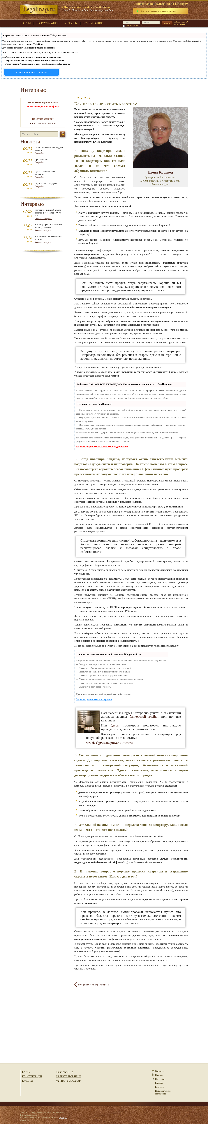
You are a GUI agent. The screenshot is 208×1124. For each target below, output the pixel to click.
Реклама (159, 1082)
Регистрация (179, 24)
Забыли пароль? (181, 22)
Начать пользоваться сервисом (31, 72)
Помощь (159, 1075)
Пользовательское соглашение (163, 1092)
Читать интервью (43, 218)
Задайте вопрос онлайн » (43, 123)
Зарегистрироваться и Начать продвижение (102, 446)
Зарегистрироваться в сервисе (94, 699)
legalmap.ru (63, 1117)
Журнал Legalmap (68, 1080)
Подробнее (39, 153)
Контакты (159, 1086)
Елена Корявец (160, 172)
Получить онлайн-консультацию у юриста (158, 11)
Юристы (27, 1080)
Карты (26, 1071)
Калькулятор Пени (68, 1076)
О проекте (159, 1071)
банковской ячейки (144, 716)
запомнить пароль (133, 25)
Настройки (160, 1078)
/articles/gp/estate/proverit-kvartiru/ (109, 742)
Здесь (115, 725)
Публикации (64, 1071)
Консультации (32, 1076)
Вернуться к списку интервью (93, 984)
